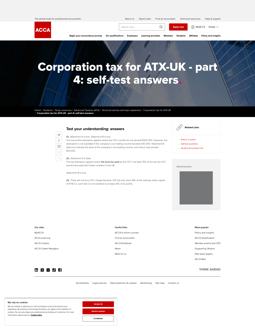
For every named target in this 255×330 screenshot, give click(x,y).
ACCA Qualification (205, 238)
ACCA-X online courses (127, 232)
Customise (98, 318)
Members (168, 35)
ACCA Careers (42, 243)
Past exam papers (204, 253)
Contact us (173, 283)
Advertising (146, 283)
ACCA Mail (200, 259)
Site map (159, 283)
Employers (132, 35)
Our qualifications (115, 35)
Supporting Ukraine (205, 248)
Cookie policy (36, 315)
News (118, 248)
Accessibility (82, 283)
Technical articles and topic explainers (121, 110)
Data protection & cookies (123, 283)
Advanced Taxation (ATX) (86, 110)
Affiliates (193, 35)
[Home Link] (209, 269)
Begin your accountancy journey (86, 35)
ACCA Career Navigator (47, 248)
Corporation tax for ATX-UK (157, 110)
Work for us (120, 253)
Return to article (188, 139)
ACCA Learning (42, 238)
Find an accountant (125, 238)
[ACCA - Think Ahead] (43, 37)
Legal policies (99, 283)
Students (180, 35)
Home (38, 110)
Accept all (98, 304)
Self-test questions (189, 144)
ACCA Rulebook (123, 243)
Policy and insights (210, 35)
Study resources (63, 110)
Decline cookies (98, 311)
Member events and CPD (207, 243)
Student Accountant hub (192, 148)
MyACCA (39, 232)
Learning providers (150, 35)
